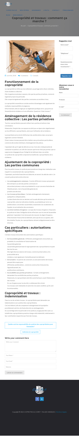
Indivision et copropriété (30, 332)
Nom (61, 92)
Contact (56, 10)
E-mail (61, 107)
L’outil (46, 10)
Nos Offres (24, 10)
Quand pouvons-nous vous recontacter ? (67, 64)
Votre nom (65, 45)
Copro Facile (11, 10)
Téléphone (65, 53)
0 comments (24, 75)
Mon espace (18, 15)
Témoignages (68, 10)
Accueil (23, 26)
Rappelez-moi (66, 76)
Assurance (36, 10)
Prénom (62, 99)
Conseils (35, 75)
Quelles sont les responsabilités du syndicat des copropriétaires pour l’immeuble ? (30, 325)
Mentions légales (61, 412)
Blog (8, 15)
